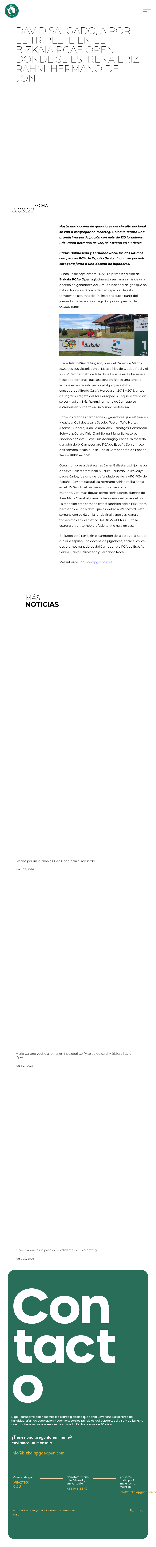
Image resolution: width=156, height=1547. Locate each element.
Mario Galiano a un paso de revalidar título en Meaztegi (57, 1250)
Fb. (132, 1510)
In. (141, 1510)
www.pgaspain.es (99, 562)
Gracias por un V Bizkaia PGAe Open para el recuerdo (55, 861)
